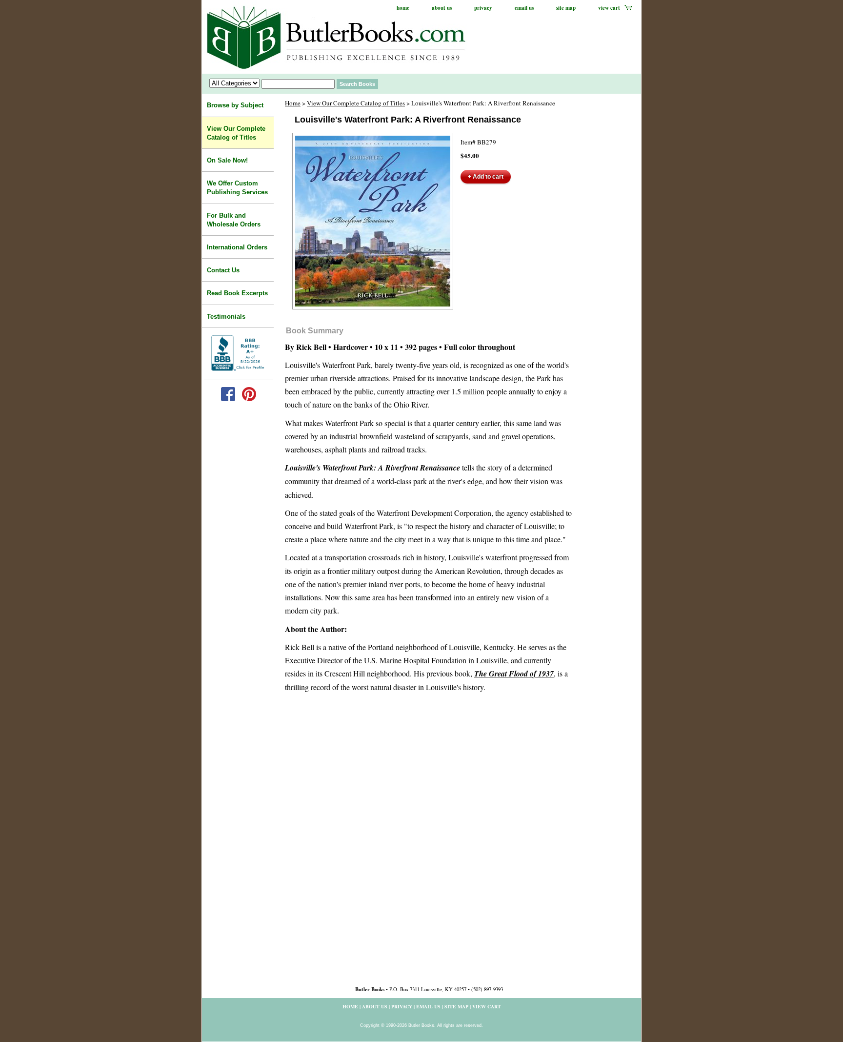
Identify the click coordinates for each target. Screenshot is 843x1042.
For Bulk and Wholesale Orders (234, 220)
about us (442, 8)
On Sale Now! (227, 160)
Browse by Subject (235, 105)
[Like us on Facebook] (228, 399)
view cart (609, 8)
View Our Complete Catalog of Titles (356, 103)
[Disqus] (429, 842)
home (403, 8)
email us (524, 8)
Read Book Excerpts (237, 293)
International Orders (237, 247)
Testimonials (226, 316)
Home (293, 103)
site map (566, 8)
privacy (483, 8)
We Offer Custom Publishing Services (237, 188)
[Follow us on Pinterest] (249, 399)
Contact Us (223, 270)
